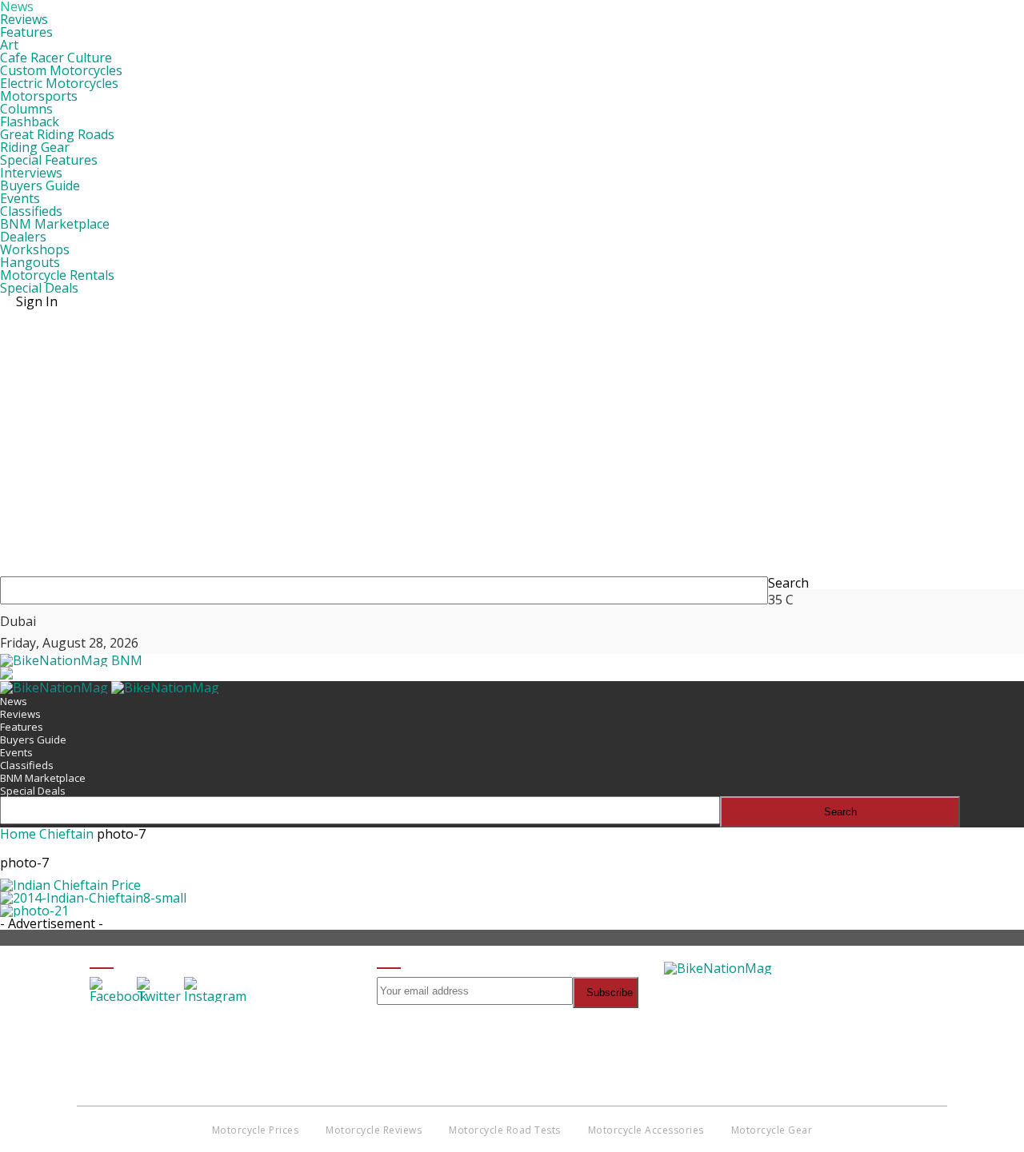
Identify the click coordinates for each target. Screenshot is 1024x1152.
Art (9, 45)
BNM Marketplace (55, 224)
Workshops (35, 249)
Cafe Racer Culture (56, 57)
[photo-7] (70, 885)
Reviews (24, 19)
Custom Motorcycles (61, 70)
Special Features (49, 160)
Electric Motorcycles (59, 83)
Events (20, 198)
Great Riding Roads (57, 134)
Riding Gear (35, 147)
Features (26, 32)
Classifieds (31, 211)
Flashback (29, 121)
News (13, 701)
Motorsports (39, 96)
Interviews (31, 172)
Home (18, 834)
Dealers (23, 236)
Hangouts (30, 262)
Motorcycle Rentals (57, 275)
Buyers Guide (40, 185)
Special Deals (39, 288)
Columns (26, 109)
